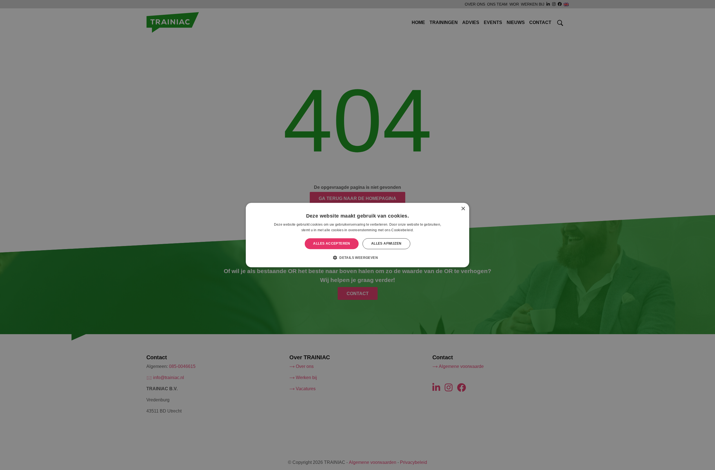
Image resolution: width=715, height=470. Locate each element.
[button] (357, 257)
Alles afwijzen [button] (386, 243)
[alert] (357, 235)
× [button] (463, 209)
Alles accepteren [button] (331, 243)
